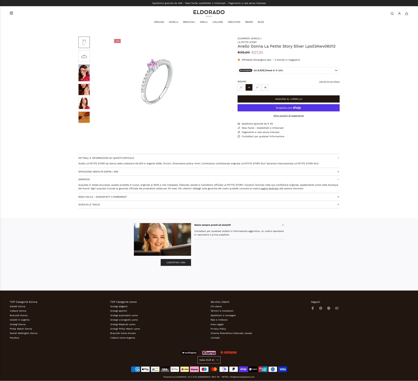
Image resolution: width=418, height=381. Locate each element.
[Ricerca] (392, 13)
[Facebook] (312, 308)
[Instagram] (320, 308)
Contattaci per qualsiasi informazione (263, 136)
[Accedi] (399, 13)
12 (241, 87)
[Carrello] (406, 13)
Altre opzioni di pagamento (288, 115)
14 (249, 87)
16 (257, 87)
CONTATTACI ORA (175, 262)
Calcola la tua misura (329, 82)
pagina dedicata (270, 188)
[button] (114, 81)
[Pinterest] (328, 308)
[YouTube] (336, 308)
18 (265, 87)
